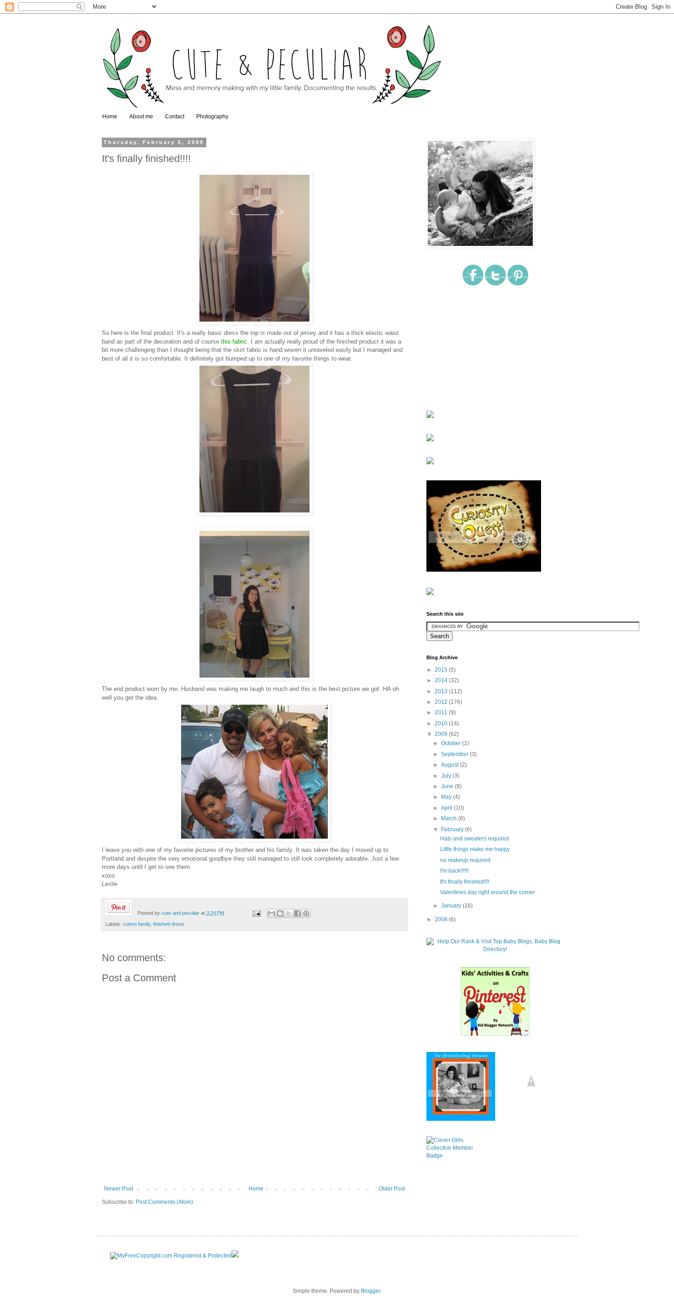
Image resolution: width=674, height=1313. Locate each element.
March (449, 818)
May (447, 797)
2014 (442, 680)
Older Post (392, 1188)
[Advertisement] (472, 349)
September (455, 754)
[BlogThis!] (280, 913)
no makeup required (465, 860)
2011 (442, 712)
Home (109, 116)
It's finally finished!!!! (464, 882)
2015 (442, 670)
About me (141, 116)
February (453, 829)
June (448, 786)
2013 (442, 691)
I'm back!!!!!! (454, 871)
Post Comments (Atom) (164, 1202)
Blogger (370, 1291)
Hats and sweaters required (474, 838)
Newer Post (118, 1188)
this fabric (234, 341)
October (451, 743)
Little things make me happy (475, 849)
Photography (212, 116)
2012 (442, 702)
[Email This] (271, 913)
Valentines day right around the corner (487, 892)
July (447, 776)
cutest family (136, 924)
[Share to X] (288, 913)
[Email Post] (256, 913)
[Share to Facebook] (297, 913)
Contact (174, 116)
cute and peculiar (181, 913)
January (452, 905)
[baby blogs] (495, 949)
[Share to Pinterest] (306, 913)
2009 (442, 734)
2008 (442, 919)
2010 (442, 723)
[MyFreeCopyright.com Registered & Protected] (171, 1255)
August (450, 765)
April (447, 808)
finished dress (168, 924)
